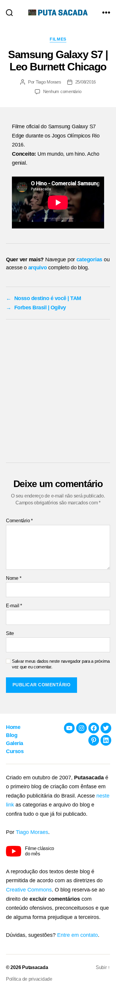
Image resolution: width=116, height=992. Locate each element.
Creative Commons (29, 890)
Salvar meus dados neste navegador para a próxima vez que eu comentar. (61, 664)
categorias (89, 259)
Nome (13, 578)
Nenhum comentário (62, 91)
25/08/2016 (85, 81)
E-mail (14, 605)
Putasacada (35, 967)
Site (10, 633)
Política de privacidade (29, 979)
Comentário (19, 520)
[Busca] (9, 12)
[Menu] (106, 12)
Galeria (14, 743)
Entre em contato (77, 935)
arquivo (37, 268)
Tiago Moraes (48, 81)
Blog (11, 735)
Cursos (14, 751)
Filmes (58, 39)
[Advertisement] (58, 392)
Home (13, 727)
